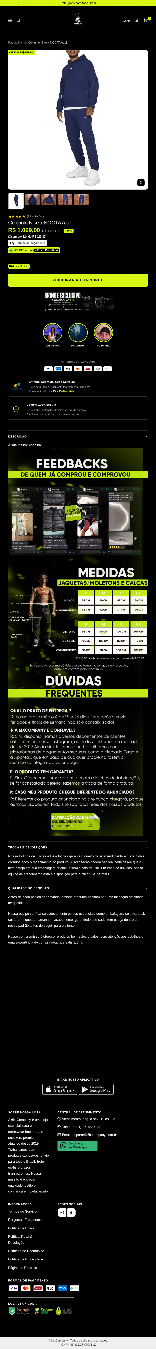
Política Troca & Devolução (20, 1239)
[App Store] (60, 1094)
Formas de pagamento (30, 242)
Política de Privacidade (25, 1259)
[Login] (137, 20)
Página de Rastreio (22, 1268)
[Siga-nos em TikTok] (71, 1213)
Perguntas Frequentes (25, 1220)
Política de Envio (21, 1228)
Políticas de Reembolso (26, 1251)
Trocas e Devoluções (27, 847)
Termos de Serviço (22, 1211)
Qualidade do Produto (28, 888)
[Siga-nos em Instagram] (62, 1213)
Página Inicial (17, 42)
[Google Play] (96, 1094)
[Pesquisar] (18, 20)
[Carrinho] (146, 20)
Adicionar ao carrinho (78, 280)
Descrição (17, 436)
